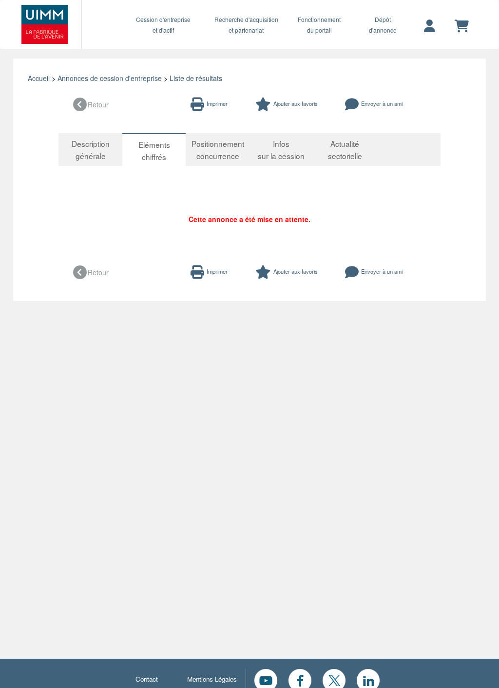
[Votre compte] (429, 26)
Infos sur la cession (281, 149)
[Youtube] (266, 679)
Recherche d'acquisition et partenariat (246, 24)
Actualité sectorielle (345, 149)
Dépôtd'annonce (383, 24)
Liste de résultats (196, 78)
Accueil (39, 78)
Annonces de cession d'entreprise (110, 78)
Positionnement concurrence (218, 149)
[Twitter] (334, 679)
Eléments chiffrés (154, 150)
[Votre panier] (462, 26)
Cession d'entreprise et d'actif (163, 24)
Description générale (91, 149)
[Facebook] (300, 679)
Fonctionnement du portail (319, 24)
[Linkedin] (368, 679)
